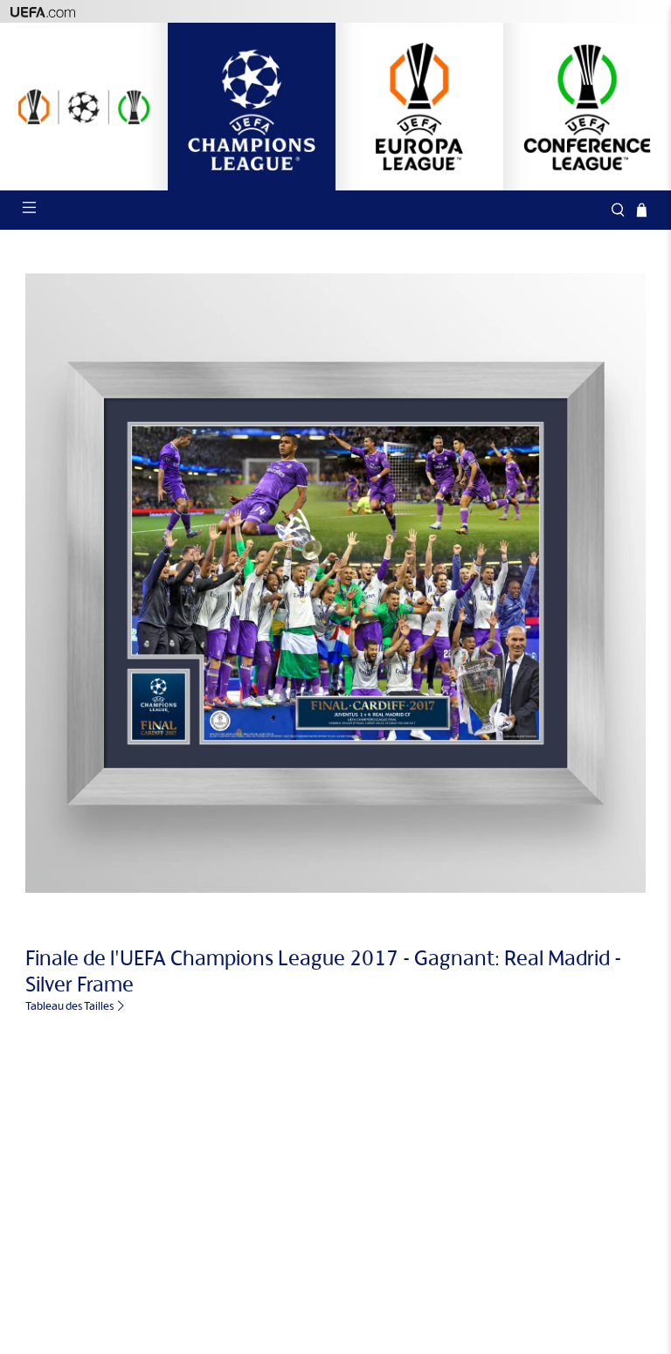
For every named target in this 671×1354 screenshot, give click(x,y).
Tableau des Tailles (70, 1005)
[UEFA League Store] (84, 106)
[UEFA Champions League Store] (252, 106)
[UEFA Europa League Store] (419, 106)
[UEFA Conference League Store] (587, 106)
